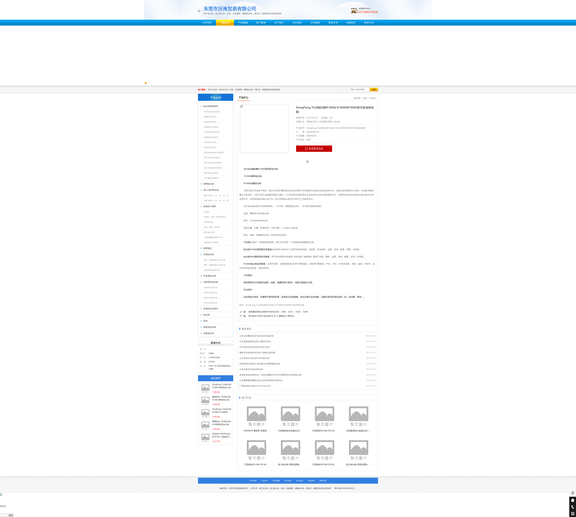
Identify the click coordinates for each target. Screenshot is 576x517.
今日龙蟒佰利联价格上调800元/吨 (255, 341)
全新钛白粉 (208, 333)
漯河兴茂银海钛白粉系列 (214, 153)
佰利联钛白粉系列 (211, 127)
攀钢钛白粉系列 (210, 117)
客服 (572, 500)
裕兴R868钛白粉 (210, 298)
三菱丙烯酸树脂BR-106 (213, 237)
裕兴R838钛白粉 (210, 293)
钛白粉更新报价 (210, 106)
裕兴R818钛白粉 (210, 288)
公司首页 (207, 22)
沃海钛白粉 (208, 254)
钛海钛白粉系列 (210, 308)
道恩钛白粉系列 (210, 122)
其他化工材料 (209, 206)
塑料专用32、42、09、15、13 (216, 195)
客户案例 (261, 22)
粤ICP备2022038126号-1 (344, 488)
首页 (365, 98)
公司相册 (315, 22)
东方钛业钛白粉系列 (212, 112)
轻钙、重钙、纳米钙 (212, 227)
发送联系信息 (316, 148)
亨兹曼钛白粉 (209, 276)
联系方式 (369, 22)
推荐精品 (207, 248)
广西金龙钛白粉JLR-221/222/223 (255, 386)
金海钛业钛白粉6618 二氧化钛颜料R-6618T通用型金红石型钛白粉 (270, 375)
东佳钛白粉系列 (210, 142)
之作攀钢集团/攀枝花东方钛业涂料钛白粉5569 (261, 380)
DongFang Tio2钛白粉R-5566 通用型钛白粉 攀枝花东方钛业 (221, 387)
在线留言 (351, 22)
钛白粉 (206, 315)
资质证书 (333, 22)
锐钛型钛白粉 (209, 327)
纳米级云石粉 (209, 232)
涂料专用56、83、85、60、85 (216, 201)
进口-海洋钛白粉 (211, 190)
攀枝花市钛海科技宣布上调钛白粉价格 (257, 352)
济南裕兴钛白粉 (210, 282)
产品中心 (225, 22)
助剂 (205, 321)
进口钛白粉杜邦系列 (212, 158)
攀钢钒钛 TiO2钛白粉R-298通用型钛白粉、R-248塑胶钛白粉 (221, 424)
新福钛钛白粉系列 (211, 137)
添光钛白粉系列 (210, 147)
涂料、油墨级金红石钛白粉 (214, 260)
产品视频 (243, 22)
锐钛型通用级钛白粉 (212, 270)
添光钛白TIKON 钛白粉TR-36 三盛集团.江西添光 (221, 437)
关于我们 (279, 22)
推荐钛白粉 (208, 184)
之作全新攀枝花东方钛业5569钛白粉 (256, 336)
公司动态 (297, 22)
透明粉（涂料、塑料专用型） (215, 217)
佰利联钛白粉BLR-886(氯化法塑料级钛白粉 (259, 363)
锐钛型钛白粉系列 (211, 173)
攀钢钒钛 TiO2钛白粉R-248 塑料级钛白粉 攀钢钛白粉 (221, 400)
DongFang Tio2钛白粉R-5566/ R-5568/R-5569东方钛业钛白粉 (221, 412)
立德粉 (206, 212)
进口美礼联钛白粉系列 (213, 163)
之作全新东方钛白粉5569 (251, 369)
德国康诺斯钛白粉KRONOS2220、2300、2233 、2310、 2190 (278, 312)
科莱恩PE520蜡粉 (211, 242)
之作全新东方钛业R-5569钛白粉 (254, 358)
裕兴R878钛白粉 (210, 303)
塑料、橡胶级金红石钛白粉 (214, 265)
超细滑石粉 (208, 222)
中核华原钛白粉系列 (212, 132)
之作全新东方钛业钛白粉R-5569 (254, 347)
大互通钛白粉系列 (211, 178)
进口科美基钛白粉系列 (213, 168)
